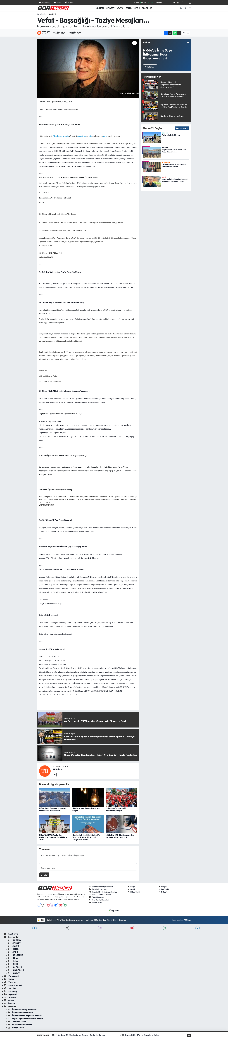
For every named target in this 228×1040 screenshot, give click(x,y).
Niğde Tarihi (135, 892)
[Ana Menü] (190, 8)
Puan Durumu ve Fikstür (101, 894)
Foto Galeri (45, 2)
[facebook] (34, 928)
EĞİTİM (129, 8)
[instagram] (100, 928)
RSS (42, 920)
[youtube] (132, 928)
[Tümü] (188, 42)
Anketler (12, 997)
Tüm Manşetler (98, 897)
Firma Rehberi (15, 985)
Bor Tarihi (165, 889)
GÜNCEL (100, 8)
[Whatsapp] (65, 905)
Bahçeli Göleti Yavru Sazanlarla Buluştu (143, 1035)
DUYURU (52, 14)
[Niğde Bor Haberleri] (53, 8)
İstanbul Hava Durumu (101, 889)
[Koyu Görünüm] (186, 8)
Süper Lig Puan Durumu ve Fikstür (27, 1018)
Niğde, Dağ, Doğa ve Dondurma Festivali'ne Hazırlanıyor (53, 809)
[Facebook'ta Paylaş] (166, 33)
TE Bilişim (58, 769)
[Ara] (181, 8)
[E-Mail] (55, 775)
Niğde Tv (164, 892)
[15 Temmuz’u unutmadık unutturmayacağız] (121, 797)
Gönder (44, 875)
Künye (132, 886)
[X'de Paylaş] (170, 33)
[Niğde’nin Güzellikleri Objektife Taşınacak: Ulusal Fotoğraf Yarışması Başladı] (88, 824)
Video (59, 2)
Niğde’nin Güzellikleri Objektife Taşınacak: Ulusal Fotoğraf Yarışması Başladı (86, 837)
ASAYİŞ (120, 8)
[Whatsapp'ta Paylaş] (175, 33)
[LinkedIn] (56, 905)
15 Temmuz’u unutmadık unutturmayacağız (116, 809)
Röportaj (12, 991)
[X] (43, 905)
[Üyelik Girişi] (189, 2)
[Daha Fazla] (179, 33)
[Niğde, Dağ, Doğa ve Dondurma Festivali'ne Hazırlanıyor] (54, 797)
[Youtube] (60, 905)
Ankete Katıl (150, 66)
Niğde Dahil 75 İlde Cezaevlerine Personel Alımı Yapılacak (120, 836)
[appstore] (114, 910)
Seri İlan (12, 988)
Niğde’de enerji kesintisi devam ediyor (86, 809)
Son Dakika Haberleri (100, 900)
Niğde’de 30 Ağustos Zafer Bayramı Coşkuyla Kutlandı (81, 1035)
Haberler (41, 14)
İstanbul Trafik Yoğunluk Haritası (104, 892)
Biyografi (12, 994)
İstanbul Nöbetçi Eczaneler (102, 886)
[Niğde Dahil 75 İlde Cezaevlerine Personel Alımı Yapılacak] (121, 824)
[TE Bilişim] (45, 771)
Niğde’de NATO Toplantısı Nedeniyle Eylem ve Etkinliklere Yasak (53, 837)
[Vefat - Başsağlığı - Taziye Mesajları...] (88, 68)
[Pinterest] (48, 905)
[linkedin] (197, 928)
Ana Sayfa (13, 934)
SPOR (137, 8)
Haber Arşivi (97, 902)
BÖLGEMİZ (147, 8)
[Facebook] (39, 905)
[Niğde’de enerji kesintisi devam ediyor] (88, 797)
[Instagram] (52, 905)
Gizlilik (132, 889)
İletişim (164, 886)
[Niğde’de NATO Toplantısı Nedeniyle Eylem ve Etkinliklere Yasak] (54, 824)
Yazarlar (70, 2)
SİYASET (110, 8)
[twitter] (67, 928)
